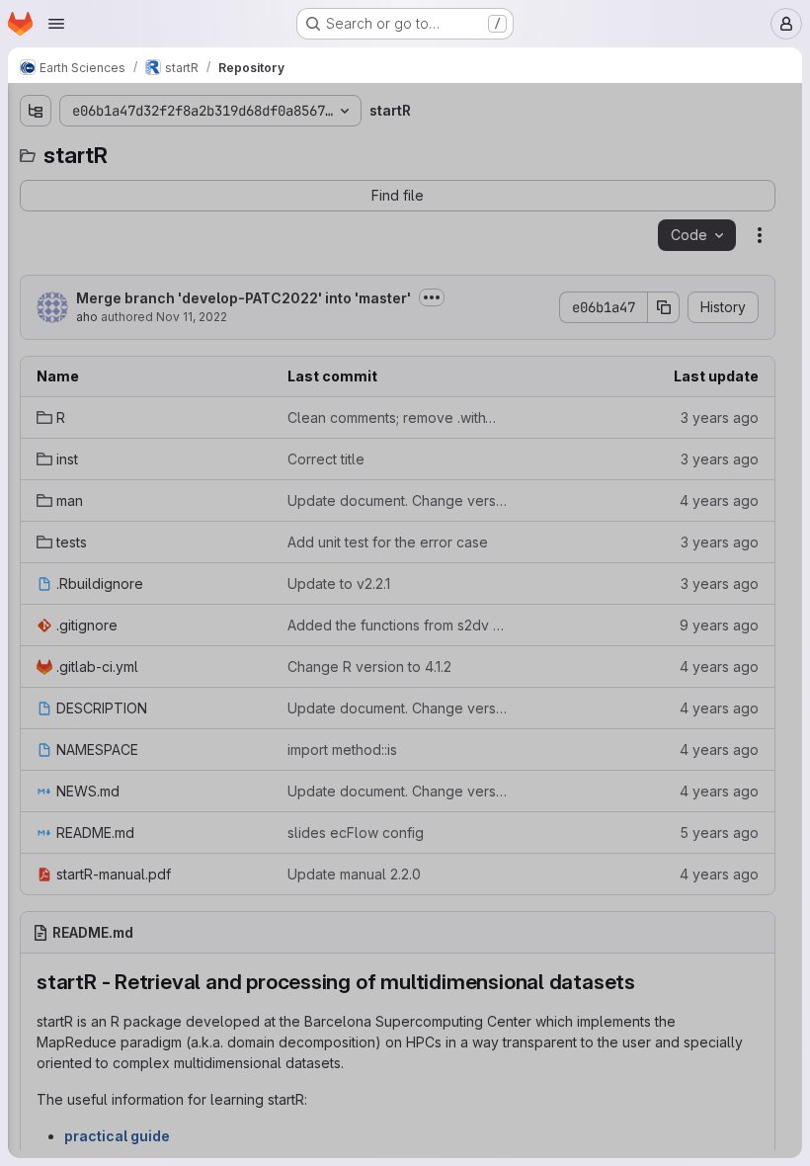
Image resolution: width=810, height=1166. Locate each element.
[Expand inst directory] (35, 216)
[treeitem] (164, 185)
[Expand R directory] (35, 185)
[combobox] (162, 149)
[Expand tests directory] (35, 280)
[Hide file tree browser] (35, 110)
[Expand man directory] (35, 248)
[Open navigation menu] (56, 24)
